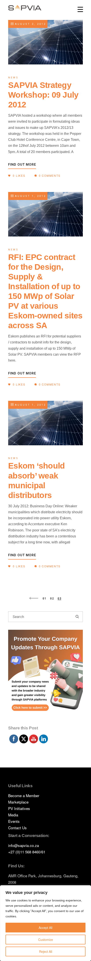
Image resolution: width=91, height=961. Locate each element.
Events (14, 821)
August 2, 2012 (29, 24)
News (13, 77)
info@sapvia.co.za (23, 845)
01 (45, 598)
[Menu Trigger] (80, 9)
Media (13, 815)
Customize (45, 939)
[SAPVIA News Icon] (45, 676)
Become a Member (23, 795)
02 (52, 598)
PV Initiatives (19, 808)
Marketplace (18, 802)
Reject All (45, 951)
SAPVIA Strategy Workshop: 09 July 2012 (43, 95)
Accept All (45, 927)
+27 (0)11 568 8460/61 (26, 851)
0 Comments (49, 175)
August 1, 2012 (29, 196)
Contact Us (17, 827)
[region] (45, 923)
